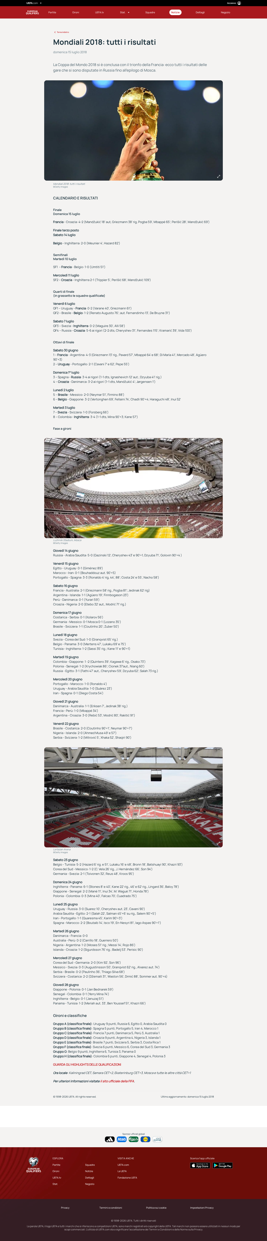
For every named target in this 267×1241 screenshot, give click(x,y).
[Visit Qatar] (157, 1139)
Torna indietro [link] (63, 32)
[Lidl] (145, 1139)
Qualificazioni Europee (32, 12)
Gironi (56, 1171)
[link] (52, 12)
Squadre (90, 1165)
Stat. (55, 1184)
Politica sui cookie (156, 1207)
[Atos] (122, 1139)
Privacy (65, 1207)
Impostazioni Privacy (202, 1207)
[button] (124, 12)
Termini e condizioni (110, 1207)
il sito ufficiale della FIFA (117, 1081)
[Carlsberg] (134, 1139)
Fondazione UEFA (127, 1177)
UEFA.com (123, 1165)
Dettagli (89, 1177)
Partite (56, 1165)
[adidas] (110, 1139)
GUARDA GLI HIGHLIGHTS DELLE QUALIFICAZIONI (87, 1064)
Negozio (89, 1184)
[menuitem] (56, 12)
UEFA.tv (57, 1177)
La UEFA (122, 1171)
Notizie (89, 1171)
